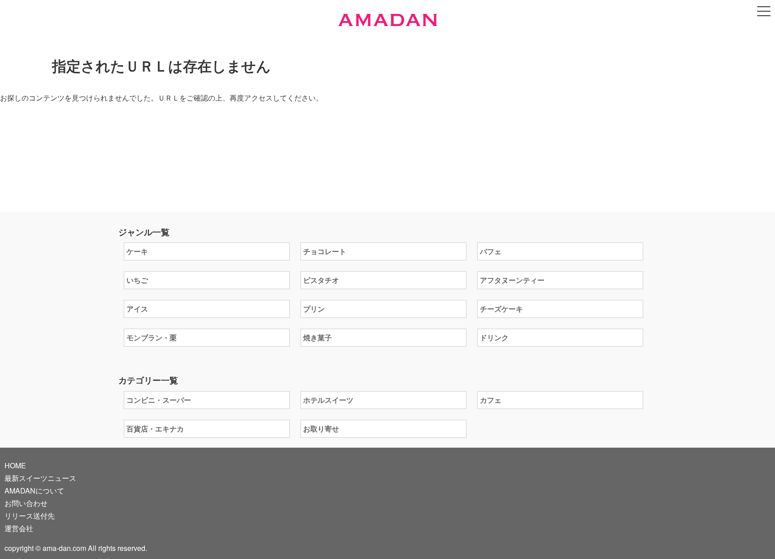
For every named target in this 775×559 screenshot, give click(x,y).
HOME (15, 465)
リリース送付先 (29, 516)
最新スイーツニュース (40, 478)
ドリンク (494, 337)
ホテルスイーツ (328, 400)
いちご (137, 280)
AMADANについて (34, 490)
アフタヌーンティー (512, 280)
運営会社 (18, 528)
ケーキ (137, 251)
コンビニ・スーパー (158, 400)
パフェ (490, 251)
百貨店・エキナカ (155, 428)
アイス (137, 309)
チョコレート (324, 251)
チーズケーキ (501, 309)
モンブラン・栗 (151, 337)
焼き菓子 (317, 337)
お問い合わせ (26, 503)
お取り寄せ (321, 428)
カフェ (490, 400)
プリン (314, 309)
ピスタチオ (321, 280)
